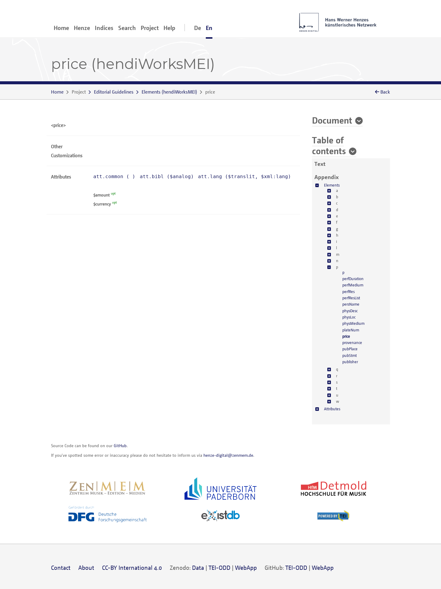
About (86, 567)
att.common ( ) (114, 176)
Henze (82, 27)
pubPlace (350, 348)
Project (150, 27)
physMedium (353, 323)
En (209, 27)
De (197, 27)
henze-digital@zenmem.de (228, 455)
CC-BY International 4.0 (132, 567)
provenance (352, 342)
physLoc (349, 317)
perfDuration (353, 278)
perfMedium (352, 285)
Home (61, 27)
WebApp (246, 567)
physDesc (350, 310)
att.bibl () (167, 176)
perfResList (351, 297)
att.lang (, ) (244, 176)
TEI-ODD (219, 567)
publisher (350, 361)
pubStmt (349, 355)
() (169, 92)
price (346, 336)
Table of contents (329, 145)
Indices (104, 27)
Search (127, 27)
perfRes (348, 291)
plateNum (350, 329)
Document (332, 120)
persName (350, 304)
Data (198, 567)
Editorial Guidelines (114, 92)
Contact (60, 567)
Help (169, 27)
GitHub (120, 445)
